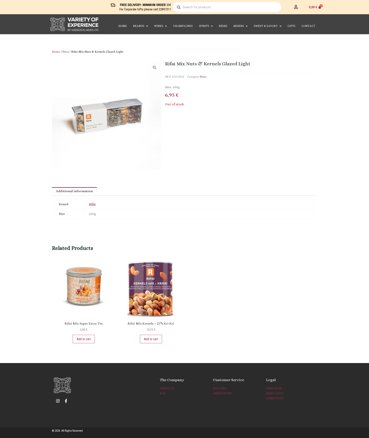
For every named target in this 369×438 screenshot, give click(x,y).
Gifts (291, 26)
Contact (308, 26)
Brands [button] (138, 26)
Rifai (92, 204)
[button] (154, 67)
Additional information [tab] (74, 191)
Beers (223, 26)
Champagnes (183, 26)
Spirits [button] (204, 26)
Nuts (65, 51)
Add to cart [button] (84, 339)
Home (122, 26)
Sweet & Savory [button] (266, 26)
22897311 (165, 9)
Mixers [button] (239, 26)
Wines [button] (158, 26)
